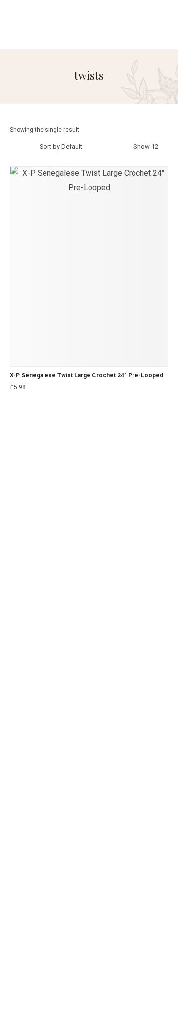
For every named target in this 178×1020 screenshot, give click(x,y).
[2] (25, 400)
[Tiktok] (89, 586)
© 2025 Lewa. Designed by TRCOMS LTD (89, 979)
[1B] (13, 400)
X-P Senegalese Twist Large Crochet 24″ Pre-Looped (86, 375)
